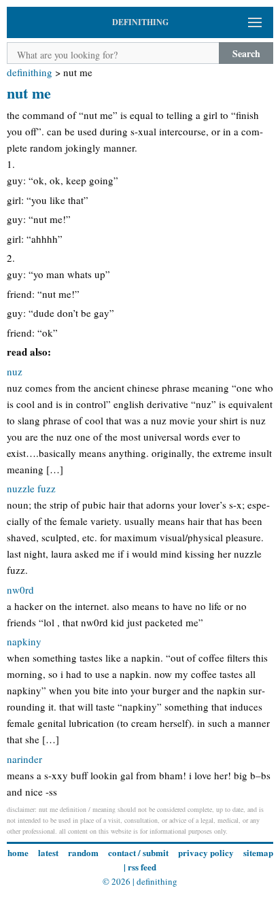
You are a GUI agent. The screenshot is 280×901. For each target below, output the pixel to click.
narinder (24, 759)
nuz (14, 371)
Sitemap (258, 852)
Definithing (29, 72)
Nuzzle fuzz (31, 488)
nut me (29, 93)
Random (83, 852)
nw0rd (20, 589)
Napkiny (24, 641)
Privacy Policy (206, 852)
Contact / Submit (138, 852)
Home (18, 852)
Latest (48, 852)
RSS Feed (142, 866)
